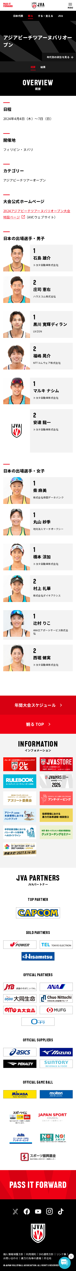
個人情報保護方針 (13, 1254)
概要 (33, 67)
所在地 (47, 1258)
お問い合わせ (10, 1258)
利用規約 (31, 1254)
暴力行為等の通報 (31, 1258)
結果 (43, 67)
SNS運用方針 (46, 1254)
